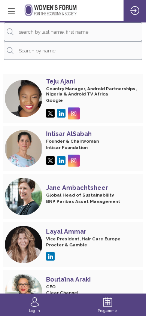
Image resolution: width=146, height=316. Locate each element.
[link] (34, 305)
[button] (11, 11)
